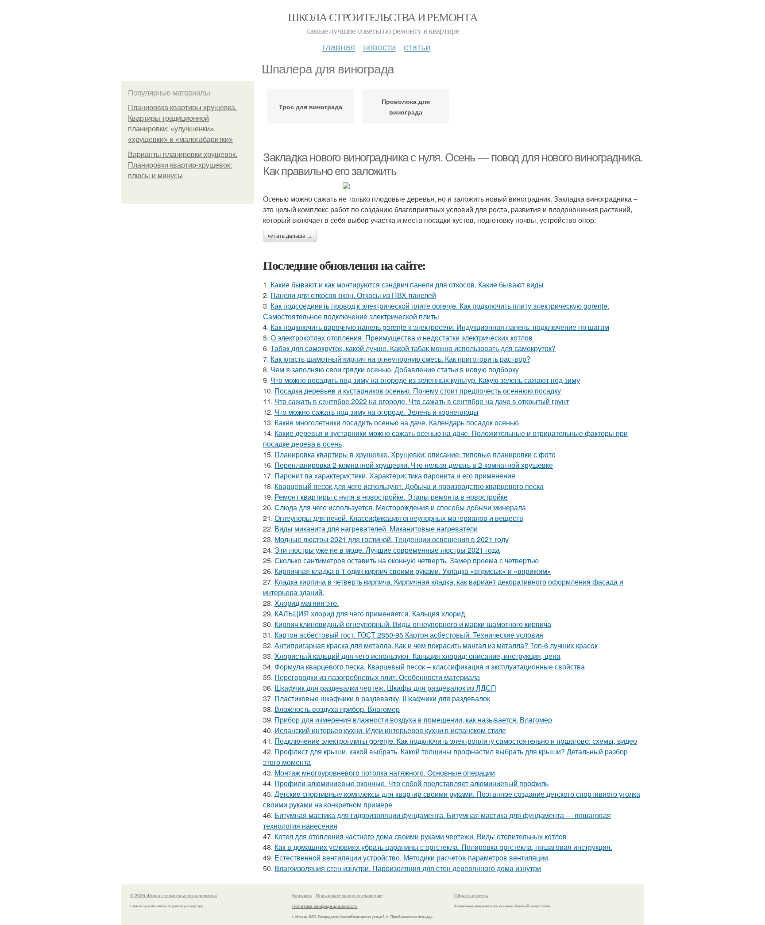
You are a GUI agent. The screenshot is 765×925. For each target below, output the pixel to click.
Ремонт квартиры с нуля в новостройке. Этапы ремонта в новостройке (391, 497)
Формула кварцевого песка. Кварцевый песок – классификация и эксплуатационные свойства (429, 666)
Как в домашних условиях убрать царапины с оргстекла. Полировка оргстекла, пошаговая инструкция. (443, 847)
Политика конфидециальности (325, 906)
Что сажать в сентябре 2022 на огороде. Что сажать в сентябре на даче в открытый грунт (421, 401)
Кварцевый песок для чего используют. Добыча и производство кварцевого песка (409, 486)
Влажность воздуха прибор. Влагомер (337, 709)
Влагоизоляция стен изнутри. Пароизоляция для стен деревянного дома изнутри (407, 868)
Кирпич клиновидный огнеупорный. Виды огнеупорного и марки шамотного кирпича (412, 624)
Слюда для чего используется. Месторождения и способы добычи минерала (400, 507)
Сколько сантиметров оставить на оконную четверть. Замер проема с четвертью (406, 560)
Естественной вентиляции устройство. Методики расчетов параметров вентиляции (411, 857)
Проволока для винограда (406, 106)
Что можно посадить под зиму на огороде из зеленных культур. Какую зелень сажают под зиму (425, 380)
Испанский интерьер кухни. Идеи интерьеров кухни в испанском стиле (390, 730)
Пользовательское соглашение (349, 895)
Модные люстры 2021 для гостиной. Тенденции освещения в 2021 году (391, 539)
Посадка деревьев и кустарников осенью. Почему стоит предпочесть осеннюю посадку (417, 391)
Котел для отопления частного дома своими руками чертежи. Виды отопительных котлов (420, 836)
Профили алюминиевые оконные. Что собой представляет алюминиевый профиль (411, 783)
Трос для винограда (310, 106)
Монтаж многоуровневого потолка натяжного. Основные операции (384, 773)
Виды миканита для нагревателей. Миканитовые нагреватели (376, 529)
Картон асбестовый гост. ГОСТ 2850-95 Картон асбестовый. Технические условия (408, 635)
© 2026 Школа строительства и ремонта (173, 895)
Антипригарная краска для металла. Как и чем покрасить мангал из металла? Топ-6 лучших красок (436, 645)
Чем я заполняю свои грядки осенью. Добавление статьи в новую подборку (394, 369)
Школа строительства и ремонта (383, 16)
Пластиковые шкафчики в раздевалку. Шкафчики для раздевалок (382, 698)
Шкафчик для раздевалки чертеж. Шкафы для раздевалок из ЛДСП (385, 688)
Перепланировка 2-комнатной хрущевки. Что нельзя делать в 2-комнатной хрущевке (413, 465)
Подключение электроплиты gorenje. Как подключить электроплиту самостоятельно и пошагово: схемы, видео (455, 741)
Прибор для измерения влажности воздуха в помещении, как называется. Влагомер (413, 720)
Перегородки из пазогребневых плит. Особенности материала (377, 677)
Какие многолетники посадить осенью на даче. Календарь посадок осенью (396, 422)
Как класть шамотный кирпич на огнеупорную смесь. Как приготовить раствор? (400, 359)
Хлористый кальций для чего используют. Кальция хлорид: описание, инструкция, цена (417, 656)
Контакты (302, 895)
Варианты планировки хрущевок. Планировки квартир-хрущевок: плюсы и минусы (182, 165)
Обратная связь (471, 895)
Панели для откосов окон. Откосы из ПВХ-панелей (353, 295)
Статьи (417, 46)
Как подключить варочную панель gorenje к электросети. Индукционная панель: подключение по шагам (439, 327)
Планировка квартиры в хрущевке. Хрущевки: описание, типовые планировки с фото (415, 454)
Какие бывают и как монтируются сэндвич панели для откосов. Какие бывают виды (407, 284)
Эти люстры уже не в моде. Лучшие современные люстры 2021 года (387, 550)
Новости (379, 46)
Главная (338, 46)
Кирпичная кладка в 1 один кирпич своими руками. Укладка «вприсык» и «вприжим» (412, 571)
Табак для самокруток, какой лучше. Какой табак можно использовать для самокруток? (413, 348)
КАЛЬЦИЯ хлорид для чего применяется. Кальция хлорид (369, 613)
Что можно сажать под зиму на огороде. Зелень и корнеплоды (376, 412)
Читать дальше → (290, 236)
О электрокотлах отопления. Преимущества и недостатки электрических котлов (401, 338)
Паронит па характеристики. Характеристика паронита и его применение (394, 475)
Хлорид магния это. (306, 603)
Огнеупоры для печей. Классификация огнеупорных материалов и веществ (398, 518)
